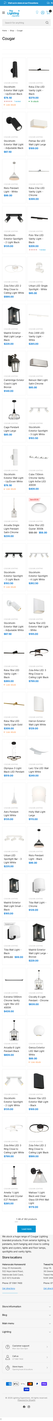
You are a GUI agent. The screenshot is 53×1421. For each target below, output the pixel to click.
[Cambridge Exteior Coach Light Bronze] (14, 363)
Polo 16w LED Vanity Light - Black (36, 239)
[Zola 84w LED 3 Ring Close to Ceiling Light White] (14, 1128)
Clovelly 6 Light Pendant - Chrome (38, 998)
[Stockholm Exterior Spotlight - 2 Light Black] (14, 218)
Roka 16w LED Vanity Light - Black (11, 674)
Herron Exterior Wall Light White (37, 723)
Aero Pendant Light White (11, 813)
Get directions (8, 1288)
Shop (12, 30)
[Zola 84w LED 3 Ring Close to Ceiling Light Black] (39, 653)
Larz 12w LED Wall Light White (39, 770)
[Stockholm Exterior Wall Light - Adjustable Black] (14, 124)
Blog (4, 1314)
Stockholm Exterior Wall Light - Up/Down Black (13, 90)
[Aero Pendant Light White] (14, 794)
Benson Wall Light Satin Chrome (38, 382)
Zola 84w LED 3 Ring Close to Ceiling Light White (14, 1149)
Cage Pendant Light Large (11, 429)
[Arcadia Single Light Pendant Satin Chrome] (14, 508)
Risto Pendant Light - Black (36, 857)
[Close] (1, 1419)
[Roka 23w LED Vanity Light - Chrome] (39, 171)
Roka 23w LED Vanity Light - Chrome (37, 192)
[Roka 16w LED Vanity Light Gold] (14, 704)
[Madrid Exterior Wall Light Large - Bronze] (39, 932)
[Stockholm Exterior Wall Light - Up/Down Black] (14, 69)
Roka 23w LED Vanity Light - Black (37, 90)
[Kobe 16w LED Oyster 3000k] (39, 508)
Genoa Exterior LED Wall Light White (37, 1051)
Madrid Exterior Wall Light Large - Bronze (38, 953)
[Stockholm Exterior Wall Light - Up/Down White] (14, 457)
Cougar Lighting (11, 83)
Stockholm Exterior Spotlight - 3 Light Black (13, 576)
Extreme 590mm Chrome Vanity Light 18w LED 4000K (13, 1002)
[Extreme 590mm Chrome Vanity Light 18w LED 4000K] (14, 979)
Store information (11, 1306)
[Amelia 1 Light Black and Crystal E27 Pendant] (14, 1175)
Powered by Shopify (26, 1400)
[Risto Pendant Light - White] (14, 171)
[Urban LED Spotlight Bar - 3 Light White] (14, 838)
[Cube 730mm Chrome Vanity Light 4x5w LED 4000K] (39, 457)
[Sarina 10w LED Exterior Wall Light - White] (39, 606)
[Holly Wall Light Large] (39, 794)
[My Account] (37, 12)
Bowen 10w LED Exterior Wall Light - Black (38, 1102)
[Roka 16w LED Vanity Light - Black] (14, 653)
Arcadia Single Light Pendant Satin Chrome (11, 529)
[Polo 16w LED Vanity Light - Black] (39, 218)
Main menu (8, 1323)
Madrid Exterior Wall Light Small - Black (13, 906)
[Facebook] (24, 1406)
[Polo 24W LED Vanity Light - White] (39, 316)
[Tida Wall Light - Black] (14, 932)
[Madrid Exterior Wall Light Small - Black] (14, 885)
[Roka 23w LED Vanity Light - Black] (39, 69)
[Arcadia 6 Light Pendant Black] (14, 1030)
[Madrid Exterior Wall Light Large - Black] (14, 316)
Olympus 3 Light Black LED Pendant (14, 770)
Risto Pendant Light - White (11, 190)
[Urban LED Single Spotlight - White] (39, 268)
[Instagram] (28, 1406)
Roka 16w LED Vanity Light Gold (13, 723)
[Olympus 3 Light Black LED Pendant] (14, 751)
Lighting (6, 1331)
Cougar (20, 30)
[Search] (47, 22)
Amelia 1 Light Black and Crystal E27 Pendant (13, 1196)
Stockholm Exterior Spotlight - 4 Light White (38, 576)
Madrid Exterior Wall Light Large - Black (13, 336)
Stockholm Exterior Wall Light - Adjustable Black (13, 144)
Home (4, 30)
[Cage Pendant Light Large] (14, 410)
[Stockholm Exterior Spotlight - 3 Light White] (39, 410)
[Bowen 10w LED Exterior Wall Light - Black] (39, 1081)
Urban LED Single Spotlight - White (38, 287)
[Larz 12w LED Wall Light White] (39, 751)
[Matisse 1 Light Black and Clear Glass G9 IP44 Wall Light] (39, 1175)
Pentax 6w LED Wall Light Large (37, 142)
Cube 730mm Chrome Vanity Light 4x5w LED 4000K (37, 479)
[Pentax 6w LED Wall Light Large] (39, 124)
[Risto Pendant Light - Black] (39, 838)
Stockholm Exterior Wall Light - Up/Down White (13, 478)
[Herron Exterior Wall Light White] (39, 704)
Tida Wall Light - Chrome (37, 904)
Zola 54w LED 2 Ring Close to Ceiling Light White (14, 289)
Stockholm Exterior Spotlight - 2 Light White (13, 1102)
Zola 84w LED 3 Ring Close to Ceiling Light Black (39, 674)
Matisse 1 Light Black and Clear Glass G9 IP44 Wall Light (39, 1198)
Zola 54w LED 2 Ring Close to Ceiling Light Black (39, 1149)
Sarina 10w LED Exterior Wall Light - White (38, 627)
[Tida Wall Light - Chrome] (39, 885)
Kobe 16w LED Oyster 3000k (36, 527)
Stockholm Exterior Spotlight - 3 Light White (38, 431)
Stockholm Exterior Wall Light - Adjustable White (14, 627)
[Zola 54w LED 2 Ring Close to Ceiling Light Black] (39, 1128)
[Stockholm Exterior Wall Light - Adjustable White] (14, 606)
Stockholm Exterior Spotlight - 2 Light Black (13, 239)
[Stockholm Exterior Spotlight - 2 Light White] (14, 1081)
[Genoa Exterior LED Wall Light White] (39, 1030)
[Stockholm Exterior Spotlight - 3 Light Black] (14, 555)
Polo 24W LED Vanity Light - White (36, 336)
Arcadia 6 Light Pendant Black (12, 1049)
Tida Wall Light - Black (12, 951)
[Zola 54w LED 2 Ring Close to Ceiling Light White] (14, 268)
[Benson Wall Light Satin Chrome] (39, 363)
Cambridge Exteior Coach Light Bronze (14, 384)
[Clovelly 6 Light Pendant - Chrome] (39, 979)
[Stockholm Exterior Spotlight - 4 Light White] (39, 555)
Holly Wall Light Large (37, 813)
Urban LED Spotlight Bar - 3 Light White (13, 859)
